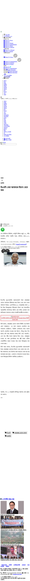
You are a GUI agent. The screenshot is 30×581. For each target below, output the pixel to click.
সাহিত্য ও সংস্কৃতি (7, 131)
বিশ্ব (4, 90)
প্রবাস (5, 94)
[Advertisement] (15, 16)
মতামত (5, 118)
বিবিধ (5, 130)
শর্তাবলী (10, 565)
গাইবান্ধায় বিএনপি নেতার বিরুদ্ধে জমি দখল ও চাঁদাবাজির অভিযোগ (14, 530)
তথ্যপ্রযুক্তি (6, 115)
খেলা (4, 93)
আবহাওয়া (5, 127)
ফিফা (5, 82)
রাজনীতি (5, 85)
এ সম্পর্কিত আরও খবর (8, 499)
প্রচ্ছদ (2, 178)
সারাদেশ (5, 89)
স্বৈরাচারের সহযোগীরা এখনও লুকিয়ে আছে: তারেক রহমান (12, 560)
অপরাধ (5, 123)
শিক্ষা (5, 119)
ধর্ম (4, 133)
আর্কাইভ (7, 566)
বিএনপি (9, 433)
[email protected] (21, 244)
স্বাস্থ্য (5, 122)
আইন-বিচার (6, 124)
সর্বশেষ (5, 80)
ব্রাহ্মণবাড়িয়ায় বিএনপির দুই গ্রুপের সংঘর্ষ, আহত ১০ (11, 545)
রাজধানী (5, 87)
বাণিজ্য (5, 86)
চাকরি (5, 120)
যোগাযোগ (24, 565)
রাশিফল (5, 129)
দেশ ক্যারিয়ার (6, 136)
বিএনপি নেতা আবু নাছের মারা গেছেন (7, 515)
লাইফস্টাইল (6, 116)
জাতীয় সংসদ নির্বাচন (7, 134)
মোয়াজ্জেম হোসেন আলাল (21, 433)
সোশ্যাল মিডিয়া (7, 126)
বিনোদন (5, 91)
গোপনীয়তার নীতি (16, 565)
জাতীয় (5, 83)
